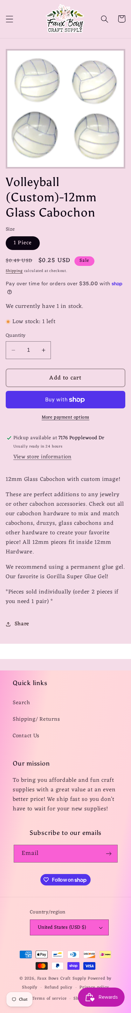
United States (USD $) (62, 927)
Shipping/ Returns (36, 719)
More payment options (65, 417)
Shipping (14, 270)
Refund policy (58, 987)
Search (21, 703)
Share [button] (22, 624)
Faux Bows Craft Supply (61, 978)
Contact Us (26, 736)
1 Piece (23, 243)
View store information (42, 457)
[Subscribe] (108, 854)
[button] (9, 18)
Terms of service (49, 998)
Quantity (16, 335)
